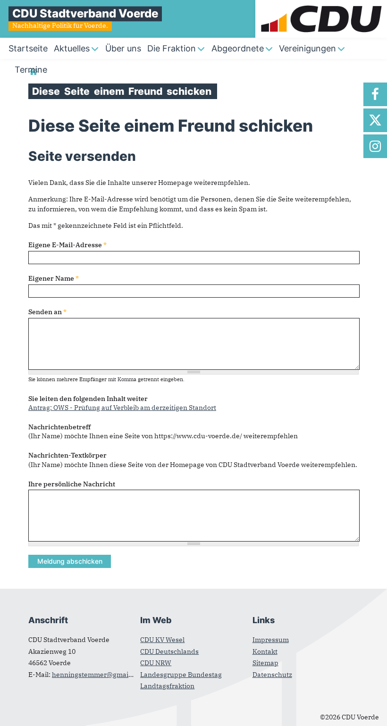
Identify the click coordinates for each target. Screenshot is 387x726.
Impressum (270, 639)
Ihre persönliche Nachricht (71, 484)
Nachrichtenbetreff (59, 427)
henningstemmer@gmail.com (98, 674)
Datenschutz (272, 674)
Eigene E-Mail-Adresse (67, 245)
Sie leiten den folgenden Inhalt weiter (88, 398)
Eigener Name (53, 278)
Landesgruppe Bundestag (181, 674)
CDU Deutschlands (169, 651)
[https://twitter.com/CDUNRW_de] (375, 120)
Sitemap (265, 663)
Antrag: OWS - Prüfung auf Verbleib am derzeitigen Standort (122, 407)
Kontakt (265, 651)
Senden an (47, 312)
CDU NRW (155, 663)
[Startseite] (321, 4)
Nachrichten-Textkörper (67, 455)
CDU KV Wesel (162, 639)
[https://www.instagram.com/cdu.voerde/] (375, 146)
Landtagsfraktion (167, 686)
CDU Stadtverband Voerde (85, 13)
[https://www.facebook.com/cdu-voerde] (375, 94)
